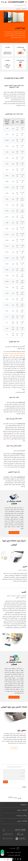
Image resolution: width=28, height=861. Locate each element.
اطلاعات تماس (22, 821)
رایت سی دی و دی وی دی (11, 353)
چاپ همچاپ (24, 9)
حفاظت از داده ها (10, 852)
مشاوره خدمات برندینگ (14, 532)
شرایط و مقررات (18, 852)
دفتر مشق (19, 353)
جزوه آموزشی (18, 9)
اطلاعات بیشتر (14, 748)
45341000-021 (8, 439)
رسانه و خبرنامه (21, 816)
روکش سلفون (23, 734)
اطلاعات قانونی (17, 855)
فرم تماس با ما (11, 855)
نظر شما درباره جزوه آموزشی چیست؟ (14, 767)
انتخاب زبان (13, 848)
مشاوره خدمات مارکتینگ (14, 697)
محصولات (23, 805)
